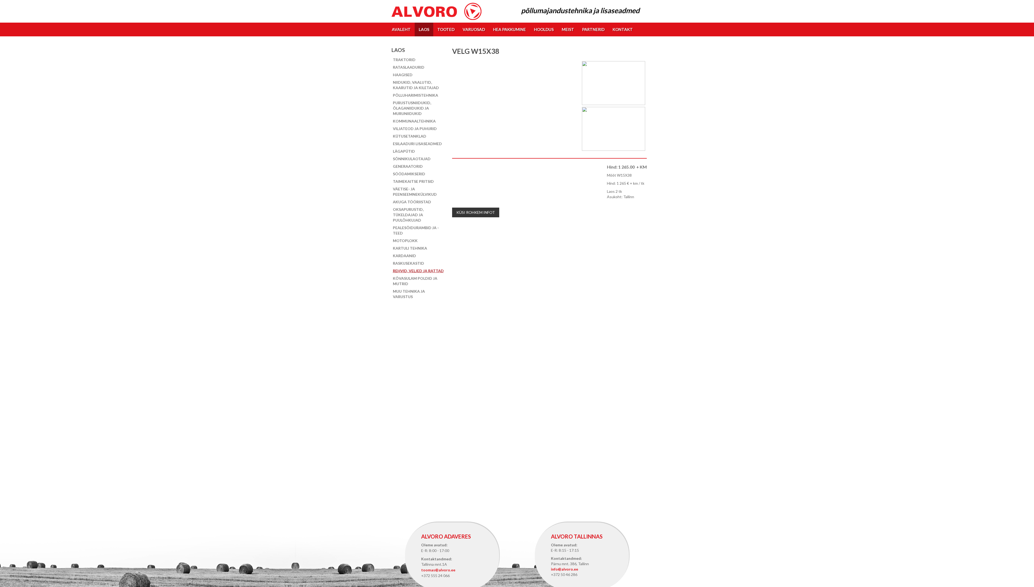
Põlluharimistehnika (415, 95)
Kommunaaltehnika (414, 121)
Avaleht (401, 29)
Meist (568, 29)
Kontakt (623, 29)
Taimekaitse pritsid (413, 181)
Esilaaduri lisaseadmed (417, 143)
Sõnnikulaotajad (412, 158)
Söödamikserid (409, 174)
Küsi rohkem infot (475, 212)
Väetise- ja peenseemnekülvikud (415, 192)
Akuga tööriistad (412, 202)
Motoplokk (405, 240)
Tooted (446, 29)
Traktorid (404, 59)
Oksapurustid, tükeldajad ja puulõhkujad (408, 214)
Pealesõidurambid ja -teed (416, 230)
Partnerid (593, 29)
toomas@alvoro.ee (438, 570)
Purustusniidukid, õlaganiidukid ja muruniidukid (412, 108)
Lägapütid (404, 151)
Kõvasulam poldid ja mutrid (415, 281)
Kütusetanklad (409, 136)
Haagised (403, 74)
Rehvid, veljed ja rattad (418, 270)
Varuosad (474, 29)
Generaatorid (408, 166)
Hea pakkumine (509, 29)
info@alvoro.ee (564, 569)
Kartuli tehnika (410, 248)
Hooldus (544, 29)
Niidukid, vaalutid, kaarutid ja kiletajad (416, 85)
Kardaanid (404, 255)
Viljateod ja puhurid (415, 128)
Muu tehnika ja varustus (409, 294)
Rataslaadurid (408, 67)
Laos (424, 29)
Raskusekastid (408, 263)
